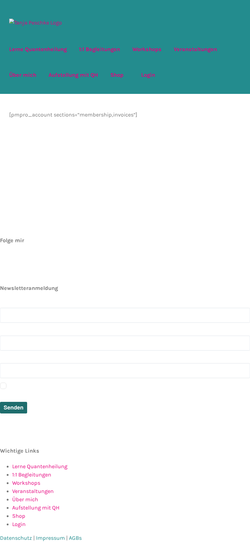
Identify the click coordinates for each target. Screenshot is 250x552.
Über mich (25, 499)
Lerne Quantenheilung (39, 466)
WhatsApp (15, 272)
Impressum (50, 538)
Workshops (26, 483)
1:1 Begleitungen (31, 474)
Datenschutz (16, 538)
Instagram (15, 264)
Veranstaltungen (33, 491)
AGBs (75, 538)
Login (19, 524)
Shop (18, 516)
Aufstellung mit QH (35, 507)
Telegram (13, 256)
